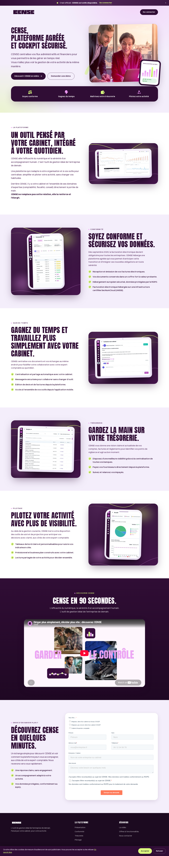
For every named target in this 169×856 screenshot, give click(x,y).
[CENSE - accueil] (23, 12)
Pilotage (78, 840)
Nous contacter (125, 836)
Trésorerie (79, 836)
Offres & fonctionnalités (129, 831)
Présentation (80, 827)
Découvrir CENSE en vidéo (28, 76)
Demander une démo (61, 76)
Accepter (145, 851)
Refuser (159, 851)
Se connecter (105, 2)
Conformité (79, 831)
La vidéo (122, 827)
